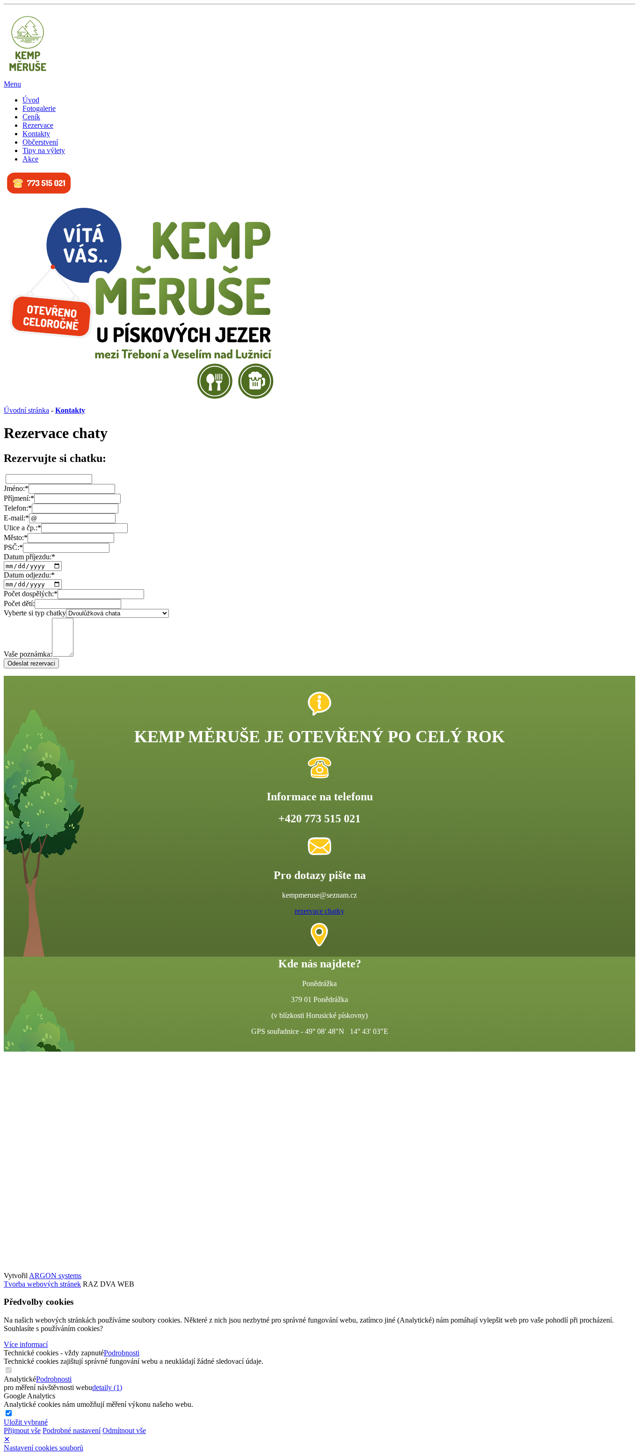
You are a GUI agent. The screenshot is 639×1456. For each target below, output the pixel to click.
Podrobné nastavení (72, 1430)
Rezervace (37, 125)
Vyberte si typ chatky (35, 613)
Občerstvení (40, 142)
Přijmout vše (22, 1430)
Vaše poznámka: (28, 654)
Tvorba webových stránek (42, 1284)
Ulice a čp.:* (22, 528)
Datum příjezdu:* (29, 557)
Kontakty (36, 134)
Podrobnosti (121, 1353)
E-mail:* (16, 518)
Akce (30, 159)
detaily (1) (107, 1387)
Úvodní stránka (26, 410)
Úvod (30, 100)
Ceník (31, 117)
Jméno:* (16, 488)
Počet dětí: (19, 603)
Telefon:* (18, 508)
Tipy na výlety (43, 150)
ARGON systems (55, 1276)
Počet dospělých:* (31, 594)
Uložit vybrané (26, 1422)
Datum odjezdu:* (29, 575)
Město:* (16, 537)
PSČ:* (13, 547)
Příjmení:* (19, 498)
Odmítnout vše (124, 1430)
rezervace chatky (319, 911)
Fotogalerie (39, 108)
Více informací (26, 1344)
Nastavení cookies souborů (43, 1448)
